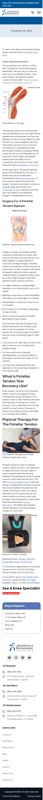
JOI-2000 (31, 580)
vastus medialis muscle (20, 482)
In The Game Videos (14, 617)
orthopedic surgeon (11, 190)
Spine (7, 629)
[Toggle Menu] (39, 12)
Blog (4, 754)
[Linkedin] (22, 657)
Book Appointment (11, 593)
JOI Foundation (12, 621)
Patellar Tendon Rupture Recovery (18, 244)
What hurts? (8, 747)
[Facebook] (9, 657)
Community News (13, 613)
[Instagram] (16, 657)
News (7, 625)
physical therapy (27, 178)
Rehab (5, 760)
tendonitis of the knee (29, 165)
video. (30, 83)
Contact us (7, 780)
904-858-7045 (27, 572)
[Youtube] (29, 657)
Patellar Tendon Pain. (23, 562)
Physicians (7, 741)
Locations (6, 734)
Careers (5, 767)
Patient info (7, 773)
